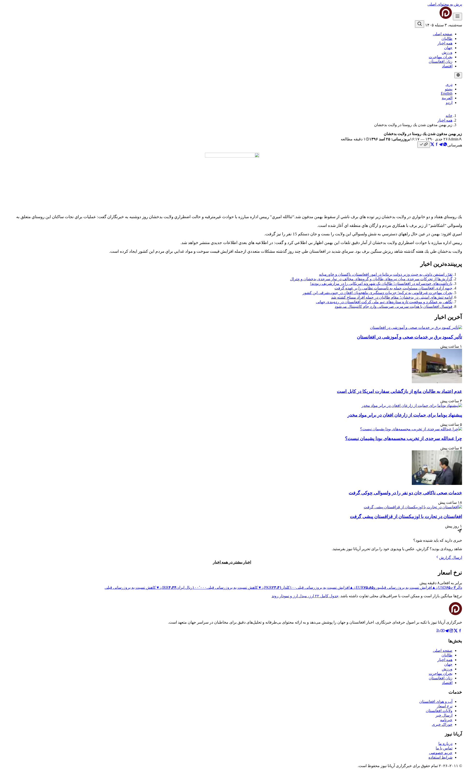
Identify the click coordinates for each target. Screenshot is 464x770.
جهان (448, 48)
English (446, 93)
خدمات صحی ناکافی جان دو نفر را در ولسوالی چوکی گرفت (405, 492)
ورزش (447, 52)
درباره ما (445, 743)
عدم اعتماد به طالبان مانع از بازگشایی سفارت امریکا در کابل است (399, 391)
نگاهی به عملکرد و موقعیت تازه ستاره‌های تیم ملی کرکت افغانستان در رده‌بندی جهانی (384, 302)
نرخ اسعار (444, 706)
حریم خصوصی (440, 753)
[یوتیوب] (442, 631)
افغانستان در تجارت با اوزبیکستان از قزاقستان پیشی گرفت (406, 516)
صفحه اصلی (442, 34)
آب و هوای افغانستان (435, 701)
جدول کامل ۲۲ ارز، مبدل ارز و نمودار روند (305, 596)
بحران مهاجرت (440, 57)
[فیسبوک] (460, 631)
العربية (447, 98)
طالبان (447, 38)
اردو (449, 103)
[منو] (457, 16)
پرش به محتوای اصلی (445, 4)
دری (449, 84)
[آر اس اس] (438, 631)
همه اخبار (444, 43)
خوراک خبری (442, 724)
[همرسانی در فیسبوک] (436, 145)
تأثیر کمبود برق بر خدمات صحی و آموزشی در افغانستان (409, 336)
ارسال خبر (443, 715)
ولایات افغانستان (439, 711)
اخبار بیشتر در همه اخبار (232, 562)
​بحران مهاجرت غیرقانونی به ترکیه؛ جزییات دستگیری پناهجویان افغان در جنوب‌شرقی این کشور (377, 293)
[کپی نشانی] (423, 144)
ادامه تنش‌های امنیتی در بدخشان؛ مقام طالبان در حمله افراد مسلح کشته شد (391, 297)
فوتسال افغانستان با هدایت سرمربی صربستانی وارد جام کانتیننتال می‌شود (393, 306)
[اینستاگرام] (451, 631)
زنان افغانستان (440, 61)
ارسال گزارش (450, 557)
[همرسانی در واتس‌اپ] (445, 145)
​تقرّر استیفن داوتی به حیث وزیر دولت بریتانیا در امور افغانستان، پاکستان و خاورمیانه (385, 274)
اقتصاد (447, 66)
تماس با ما (444, 748)
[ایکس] (455, 631)
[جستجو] (419, 24)
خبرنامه (446, 720)
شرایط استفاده (440, 757)
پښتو (448, 89)
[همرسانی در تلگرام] (441, 145)
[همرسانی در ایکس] (432, 145)
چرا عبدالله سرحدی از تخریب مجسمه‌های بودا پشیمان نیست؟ (403, 438)
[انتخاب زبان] (458, 75)
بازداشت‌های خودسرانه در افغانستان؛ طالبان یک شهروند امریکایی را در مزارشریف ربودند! (381, 283)
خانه (449, 116)
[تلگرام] (447, 631)
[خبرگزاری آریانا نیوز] (436, 17)
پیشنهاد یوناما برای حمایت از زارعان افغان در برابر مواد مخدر (405, 414)
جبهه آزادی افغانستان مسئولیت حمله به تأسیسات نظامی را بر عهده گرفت (393, 288)
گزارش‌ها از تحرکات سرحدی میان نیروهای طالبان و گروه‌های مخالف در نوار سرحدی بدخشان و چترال (371, 279)
